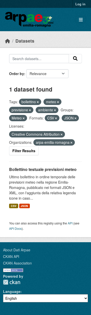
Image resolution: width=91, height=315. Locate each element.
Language (11, 291)
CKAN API (11, 256)
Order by (16, 73)
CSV (13, 206)
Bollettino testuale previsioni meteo (43, 169)
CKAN (11, 282)
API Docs (15, 228)
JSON (24, 206)
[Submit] (75, 58)
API (70, 223)
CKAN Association (17, 263)
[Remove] (38, 102)
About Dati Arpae (16, 249)
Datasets (24, 41)
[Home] (7, 41)
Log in (80, 4)
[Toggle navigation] (81, 19)
